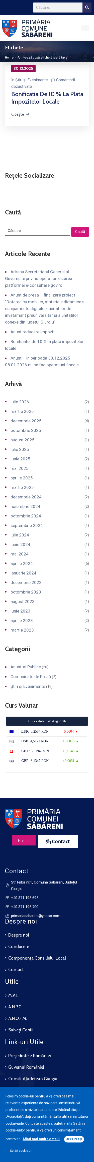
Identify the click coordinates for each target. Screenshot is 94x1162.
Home (9, 57)
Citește (17, 114)
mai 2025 (20, 468)
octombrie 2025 (26, 430)
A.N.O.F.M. (17, 1018)
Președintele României (29, 1055)
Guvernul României (26, 1067)
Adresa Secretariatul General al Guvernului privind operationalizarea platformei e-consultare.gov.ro (38, 278)
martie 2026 (22, 411)
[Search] (86, 8)
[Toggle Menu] (85, 28)
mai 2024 (20, 553)
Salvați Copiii (20, 1029)
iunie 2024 (20, 544)
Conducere (18, 946)
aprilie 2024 (22, 563)
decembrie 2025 (26, 420)
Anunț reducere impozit (33, 331)
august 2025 (23, 439)
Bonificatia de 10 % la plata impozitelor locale (47, 97)
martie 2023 (22, 630)
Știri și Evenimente (31, 80)
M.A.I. (13, 995)
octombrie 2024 (26, 515)
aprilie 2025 (22, 477)
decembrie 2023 (26, 582)
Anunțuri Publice (26, 666)
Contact (16, 969)
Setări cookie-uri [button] (21, 1150)
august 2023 (23, 601)
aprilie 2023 (22, 620)
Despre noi (18, 935)
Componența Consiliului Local (37, 958)
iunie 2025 (20, 458)
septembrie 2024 (27, 525)
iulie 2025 (20, 449)
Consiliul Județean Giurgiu (32, 1078)
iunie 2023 (20, 611)
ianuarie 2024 (23, 572)
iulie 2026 (20, 401)
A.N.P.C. (15, 1006)
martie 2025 (22, 487)
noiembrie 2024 (25, 506)
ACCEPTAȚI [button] (74, 1139)
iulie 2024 (20, 534)
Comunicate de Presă (31, 676)
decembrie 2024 (26, 496)
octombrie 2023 (26, 592)
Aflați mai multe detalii (41, 1139)
